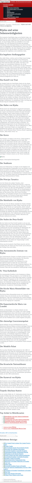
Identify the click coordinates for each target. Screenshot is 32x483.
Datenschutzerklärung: (9, 479)
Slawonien (10, 15)
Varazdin (12, 418)
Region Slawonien (16, 473)
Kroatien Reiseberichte (9, 18)
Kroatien (5, 6)
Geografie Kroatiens (21, 450)
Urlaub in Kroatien (15, 458)
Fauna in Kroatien (21, 466)
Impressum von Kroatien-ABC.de (12, 481)
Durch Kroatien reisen (13, 17)
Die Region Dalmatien (13, 8)
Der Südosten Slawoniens (17, 449)
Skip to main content (5, 0)
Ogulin (11, 446)
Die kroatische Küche (23, 447)
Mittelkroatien (10, 12)
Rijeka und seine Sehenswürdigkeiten (18, 416)
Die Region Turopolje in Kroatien (18, 421)
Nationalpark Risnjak (22, 452)
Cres (9, 463)
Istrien (8, 11)
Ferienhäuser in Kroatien (24, 470)
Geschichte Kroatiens (22, 457)
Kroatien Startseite (8, 4)
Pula (9, 472)
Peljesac (9, 427)
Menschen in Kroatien (23, 461)
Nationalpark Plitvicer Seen (19, 422)
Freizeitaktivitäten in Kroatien (15, 9)
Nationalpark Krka (20, 460)
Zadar (10, 464)
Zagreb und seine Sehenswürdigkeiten (19, 419)
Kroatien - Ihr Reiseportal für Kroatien (20, 1)
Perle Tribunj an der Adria (16, 475)
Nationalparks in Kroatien (14, 14)
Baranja (21, 454)
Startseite (2, 24)
